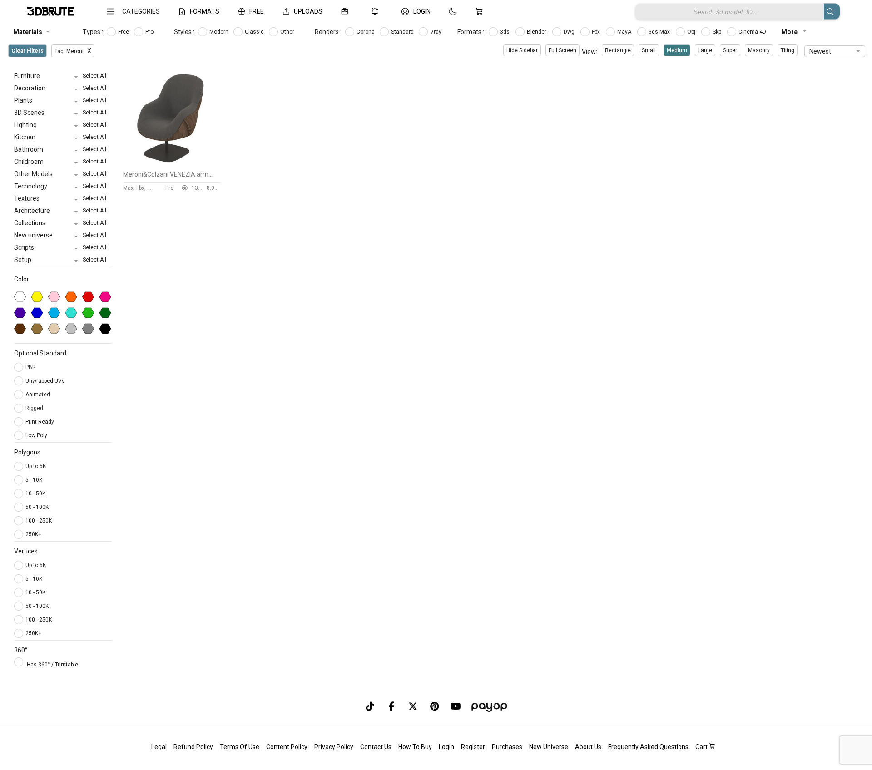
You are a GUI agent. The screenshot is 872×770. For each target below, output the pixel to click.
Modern (219, 32)
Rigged (35, 408)
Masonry (759, 50)
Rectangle (618, 50)
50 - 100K (37, 507)
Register (473, 746)
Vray (436, 32)
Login (446, 746)
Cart (702, 746)
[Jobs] (346, 11)
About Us (588, 746)
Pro (150, 32)
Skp (718, 32)
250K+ (33, 534)
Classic (255, 32)
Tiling (787, 50)
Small (649, 50)
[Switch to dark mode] (444, 11)
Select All (94, 76)
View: (589, 51)
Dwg (570, 32)
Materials (27, 31)
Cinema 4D (753, 32)
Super (730, 50)
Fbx (596, 32)
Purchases (507, 746)
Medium (677, 50)
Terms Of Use (239, 746)
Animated (38, 394)
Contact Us (375, 746)
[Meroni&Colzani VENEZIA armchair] (172, 164)
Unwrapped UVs (45, 381)
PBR (31, 367)
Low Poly (37, 435)
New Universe (548, 746)
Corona (366, 32)
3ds (505, 32)
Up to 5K (35, 466)
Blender (537, 32)
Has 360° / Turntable (52, 664)
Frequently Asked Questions (648, 746)
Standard (403, 32)
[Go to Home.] (50, 12)
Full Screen (562, 50)
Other (288, 32)
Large (705, 50)
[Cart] (481, 11)
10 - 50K (35, 493)
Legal (159, 746)
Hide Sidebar (522, 50)
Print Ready (40, 422)
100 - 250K (38, 521)
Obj (692, 32)
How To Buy (415, 746)
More (790, 31)
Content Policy (286, 746)
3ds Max (660, 32)
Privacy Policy (333, 746)
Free (124, 32)
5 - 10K (33, 480)
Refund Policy (193, 746)
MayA (625, 32)
